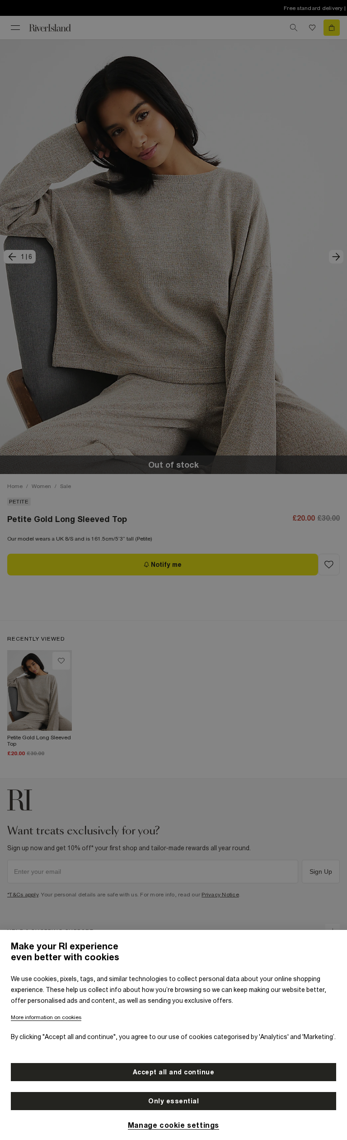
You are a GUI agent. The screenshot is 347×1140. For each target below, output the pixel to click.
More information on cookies (46, 1017)
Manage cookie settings (173, 1125)
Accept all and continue (174, 1072)
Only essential (173, 1101)
